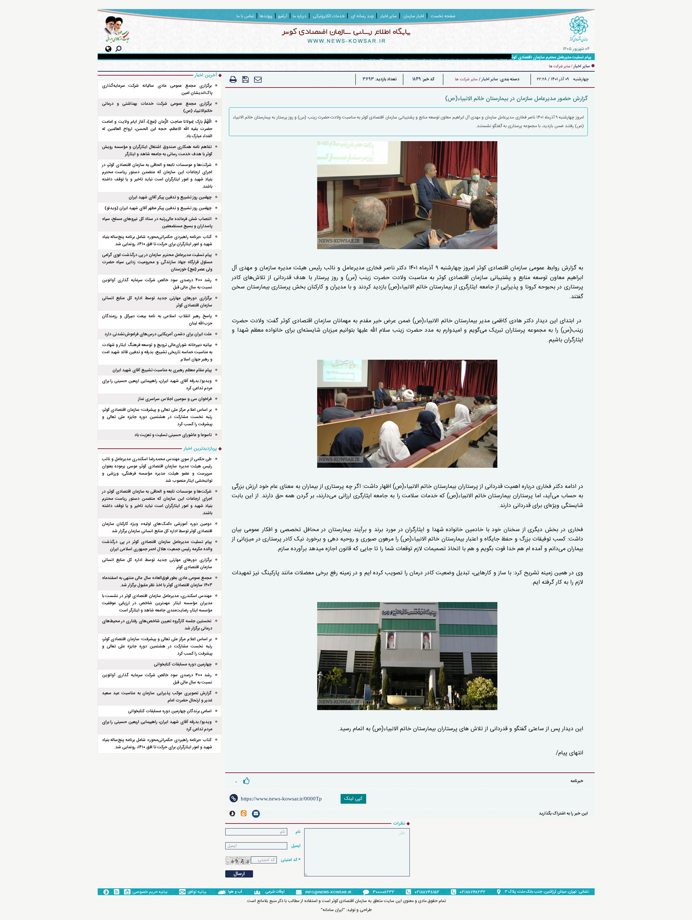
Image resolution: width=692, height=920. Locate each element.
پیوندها (266, 16)
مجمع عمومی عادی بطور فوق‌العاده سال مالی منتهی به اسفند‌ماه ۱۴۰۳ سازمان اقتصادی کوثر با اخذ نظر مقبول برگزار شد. (157, 581)
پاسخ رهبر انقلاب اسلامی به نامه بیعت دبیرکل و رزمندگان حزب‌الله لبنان (157, 320)
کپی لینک (353, 799)
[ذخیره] (245, 79)
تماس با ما (245, 16)
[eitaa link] (244, 813)
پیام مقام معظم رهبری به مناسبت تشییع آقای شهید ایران (162, 370)
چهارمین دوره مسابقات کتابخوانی (183, 664)
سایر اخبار (490, 79)
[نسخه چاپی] (233, 79)
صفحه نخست (443, 16)
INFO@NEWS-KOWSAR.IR (328, 893)
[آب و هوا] (223, 892)
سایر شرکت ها (466, 79)
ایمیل (296, 846)
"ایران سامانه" (333, 910)
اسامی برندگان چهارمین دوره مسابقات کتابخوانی (170, 711)
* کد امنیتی (291, 860)
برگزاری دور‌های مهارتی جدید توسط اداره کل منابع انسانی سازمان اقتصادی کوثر (157, 302)
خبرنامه (577, 781)
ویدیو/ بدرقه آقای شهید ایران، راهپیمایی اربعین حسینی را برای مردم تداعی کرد (157, 384)
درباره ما (299, 16)
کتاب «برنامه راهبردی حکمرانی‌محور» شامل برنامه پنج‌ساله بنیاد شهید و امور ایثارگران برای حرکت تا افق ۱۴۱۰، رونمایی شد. (157, 240)
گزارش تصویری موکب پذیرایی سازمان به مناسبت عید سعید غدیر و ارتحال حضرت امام (157, 697)
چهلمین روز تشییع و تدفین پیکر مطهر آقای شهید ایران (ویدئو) (158, 208)
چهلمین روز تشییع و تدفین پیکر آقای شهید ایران (170, 197)
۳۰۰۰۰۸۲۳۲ (383, 892)
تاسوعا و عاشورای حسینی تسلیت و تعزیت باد (173, 435)
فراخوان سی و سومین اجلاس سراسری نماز (175, 399)
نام (298, 832)
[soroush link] (232, 813)
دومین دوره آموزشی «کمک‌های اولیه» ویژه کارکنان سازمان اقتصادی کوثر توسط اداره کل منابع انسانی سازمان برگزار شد (157, 527)
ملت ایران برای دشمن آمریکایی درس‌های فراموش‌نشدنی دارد (158, 334)
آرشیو (282, 16)
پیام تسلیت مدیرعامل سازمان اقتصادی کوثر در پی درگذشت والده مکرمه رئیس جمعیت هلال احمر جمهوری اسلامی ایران (157, 545)
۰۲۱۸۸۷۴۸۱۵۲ (427, 892)
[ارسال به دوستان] (258, 79)
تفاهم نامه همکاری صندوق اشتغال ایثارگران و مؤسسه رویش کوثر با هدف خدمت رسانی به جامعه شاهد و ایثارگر (157, 150)
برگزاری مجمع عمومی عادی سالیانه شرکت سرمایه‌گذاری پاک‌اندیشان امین (157, 89)
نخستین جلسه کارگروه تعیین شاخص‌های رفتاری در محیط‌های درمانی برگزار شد (157, 625)
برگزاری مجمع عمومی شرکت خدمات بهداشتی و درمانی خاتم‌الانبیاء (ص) (157, 107)
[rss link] (116, 892)
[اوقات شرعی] (259, 892)
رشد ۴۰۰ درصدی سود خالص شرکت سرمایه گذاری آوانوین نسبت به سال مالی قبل (157, 284)
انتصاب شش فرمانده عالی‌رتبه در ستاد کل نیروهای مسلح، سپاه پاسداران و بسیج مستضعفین (157, 222)
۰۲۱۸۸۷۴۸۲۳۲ (472, 892)
